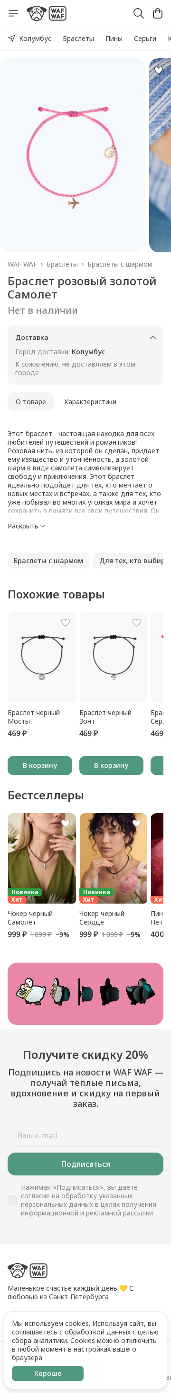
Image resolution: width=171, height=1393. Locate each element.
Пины (114, 38)
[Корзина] (157, 13)
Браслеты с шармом (119, 264)
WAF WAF (22, 264)
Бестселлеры (46, 795)
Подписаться (85, 1164)
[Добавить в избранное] (158, 70)
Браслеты (78, 38)
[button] (48, 560)
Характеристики (90, 401)
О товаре (31, 401)
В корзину (40, 765)
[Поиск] (138, 13)
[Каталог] (13, 13)
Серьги (145, 38)
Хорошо (48, 1373)
